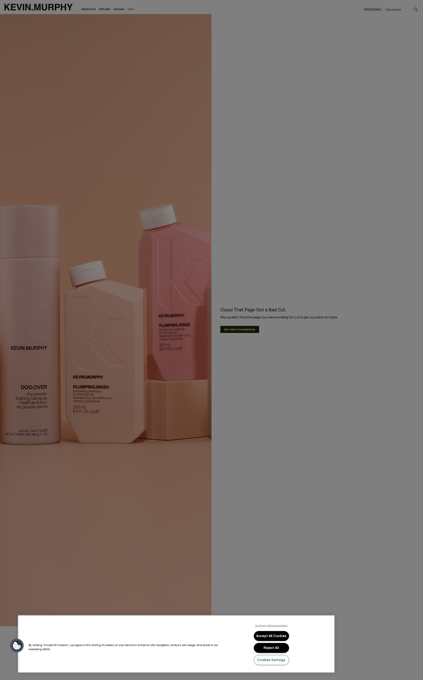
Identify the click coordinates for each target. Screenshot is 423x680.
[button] (17, 646)
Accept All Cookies (271, 636)
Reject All (271, 648)
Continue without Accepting (271, 625)
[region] (176, 644)
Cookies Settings (271, 660)
